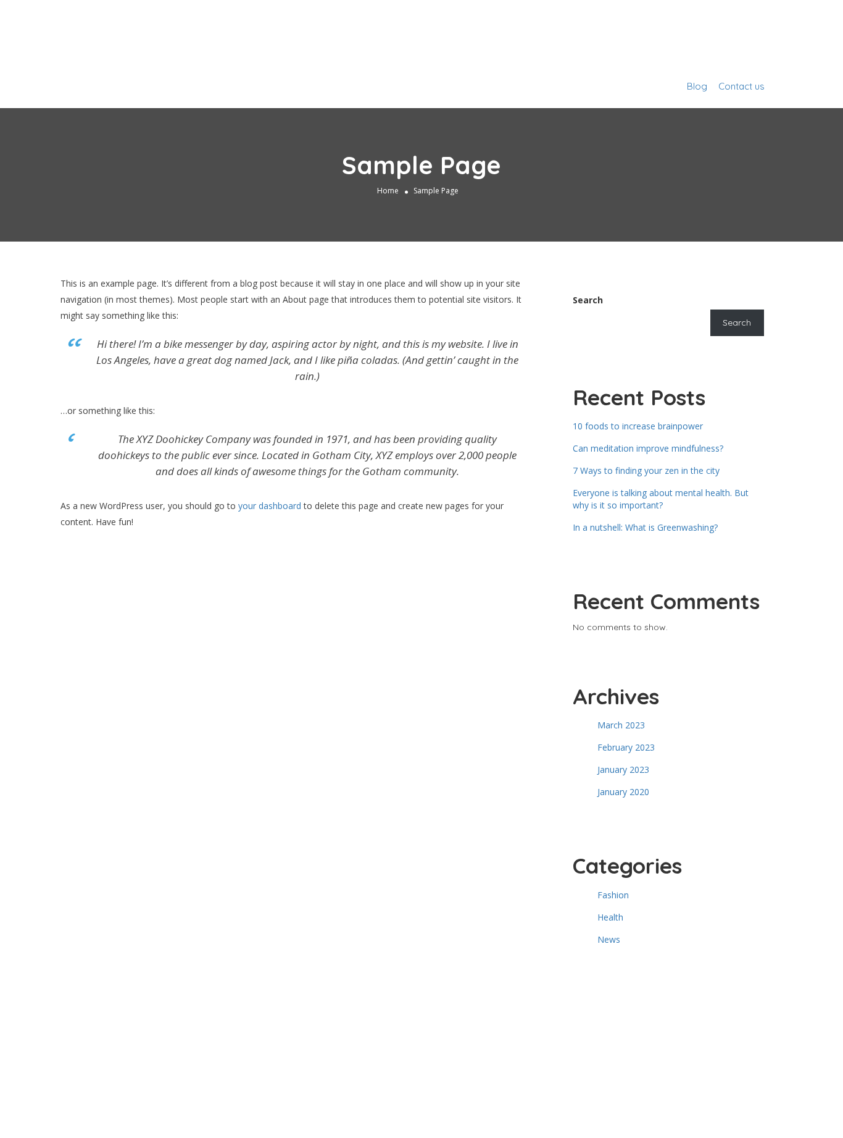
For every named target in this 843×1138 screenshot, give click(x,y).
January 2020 (623, 792)
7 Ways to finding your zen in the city (646, 470)
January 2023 (623, 769)
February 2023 (626, 747)
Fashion (613, 895)
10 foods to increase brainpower (638, 426)
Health (610, 917)
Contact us (741, 86)
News (608, 939)
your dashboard (269, 506)
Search (588, 300)
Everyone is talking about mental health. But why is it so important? (661, 499)
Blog (697, 86)
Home (388, 190)
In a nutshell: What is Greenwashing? (645, 527)
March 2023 (621, 725)
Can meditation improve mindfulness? (648, 448)
